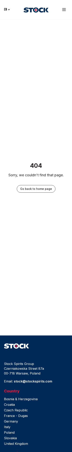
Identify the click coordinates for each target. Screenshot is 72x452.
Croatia (9, 405)
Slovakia (10, 438)
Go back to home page (36, 188)
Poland (9, 432)
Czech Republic (16, 410)
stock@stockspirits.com (33, 381)
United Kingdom (16, 444)
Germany (11, 421)
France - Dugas (16, 416)
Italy (7, 427)
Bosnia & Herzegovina (21, 399)
